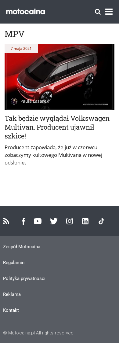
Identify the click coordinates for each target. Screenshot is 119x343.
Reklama (12, 294)
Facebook (23, 221)
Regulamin (13, 262)
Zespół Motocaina (21, 246)
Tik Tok (101, 221)
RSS (6, 221)
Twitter (54, 221)
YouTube (37, 221)
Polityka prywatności (24, 278)
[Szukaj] (98, 12)
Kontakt (11, 310)
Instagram (69, 221)
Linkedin (85, 221)
